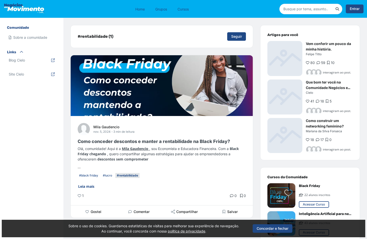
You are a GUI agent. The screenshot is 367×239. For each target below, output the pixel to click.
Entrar (355, 8)
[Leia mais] (284, 58)
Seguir (236, 36)
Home (140, 9)
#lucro (107, 175)
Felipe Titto (314, 54)
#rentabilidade (127, 175)
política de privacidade (186, 231)
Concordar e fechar (272, 228)
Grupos (161, 9)
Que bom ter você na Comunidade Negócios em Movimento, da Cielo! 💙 (328, 87)
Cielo (309, 92)
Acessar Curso (314, 204)
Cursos (183, 9)
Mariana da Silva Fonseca (324, 131)
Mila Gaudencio (106, 127)
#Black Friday (88, 175)
